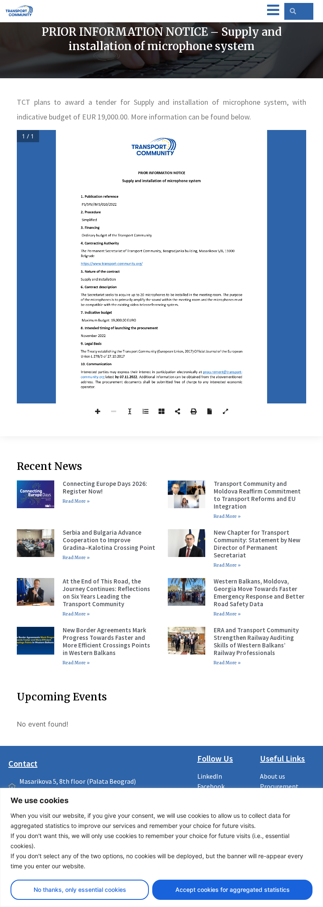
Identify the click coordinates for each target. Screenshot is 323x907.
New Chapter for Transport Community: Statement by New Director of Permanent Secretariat (257, 543)
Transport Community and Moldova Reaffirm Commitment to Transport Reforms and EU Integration (257, 495)
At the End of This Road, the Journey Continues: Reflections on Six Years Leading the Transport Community (106, 592)
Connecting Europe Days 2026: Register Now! (105, 487)
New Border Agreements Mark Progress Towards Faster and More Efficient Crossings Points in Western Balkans (106, 641)
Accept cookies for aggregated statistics (232, 889)
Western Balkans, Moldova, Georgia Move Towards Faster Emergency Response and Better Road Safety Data (259, 592)
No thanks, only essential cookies (80, 889)
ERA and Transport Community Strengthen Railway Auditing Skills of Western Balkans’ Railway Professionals (256, 641)
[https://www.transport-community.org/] (111, 265)
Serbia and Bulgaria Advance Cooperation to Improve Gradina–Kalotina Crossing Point (109, 540)
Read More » (76, 501)
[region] (161, 847)
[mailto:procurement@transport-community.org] (222, 371)
